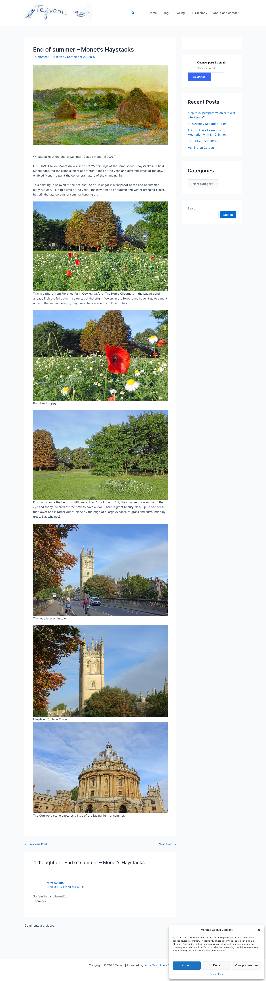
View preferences (246, 965)
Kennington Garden (201, 147)
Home (153, 13)
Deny (216, 965)
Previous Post (36, 844)
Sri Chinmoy (199, 13)
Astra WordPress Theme (160, 965)
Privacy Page (216, 974)
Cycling (179, 13)
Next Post (167, 844)
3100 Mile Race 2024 (202, 141)
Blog (165, 13)
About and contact (226, 13)
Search (192, 208)
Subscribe (199, 76)
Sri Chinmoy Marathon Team (207, 124)
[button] (259, 930)
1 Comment (41, 57)
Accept (186, 965)
